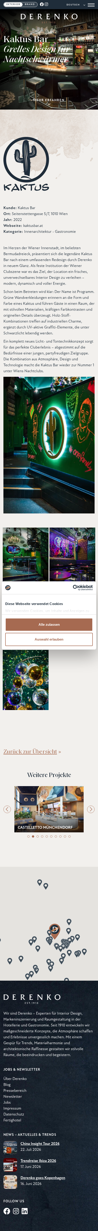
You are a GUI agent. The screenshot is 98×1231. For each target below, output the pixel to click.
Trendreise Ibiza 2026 (38, 1161)
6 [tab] (51, 836)
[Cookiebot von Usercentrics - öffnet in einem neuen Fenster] (73, 588)
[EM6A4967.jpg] (26, 680)
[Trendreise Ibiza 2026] (10, 1165)
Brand (30, 4)
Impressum (12, 1108)
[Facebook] (42, 5)
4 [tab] (42, 836)
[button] (36, 970)
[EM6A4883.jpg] (26, 558)
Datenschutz (13, 1114)
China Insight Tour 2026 (40, 1144)
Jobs (7, 1103)
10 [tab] (69, 836)
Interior (13, 4)
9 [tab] (65, 836)
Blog (6, 1085)
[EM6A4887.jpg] (72, 558)
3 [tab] (37, 836)
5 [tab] (47, 836)
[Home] (49, 22)
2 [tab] (33, 836)
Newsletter (12, 1097)
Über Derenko (15, 1079)
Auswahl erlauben (49, 639)
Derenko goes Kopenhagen (43, 1178)
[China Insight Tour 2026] (10, 1148)
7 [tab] (56, 836)
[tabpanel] (49, 809)
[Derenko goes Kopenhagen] (10, 1182)
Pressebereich (14, 1091)
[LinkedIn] (25, 1212)
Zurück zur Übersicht (30, 751)
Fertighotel (12, 1120)
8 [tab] (60, 836)
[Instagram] (47, 5)
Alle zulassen (49, 624)
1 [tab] (28, 836)
